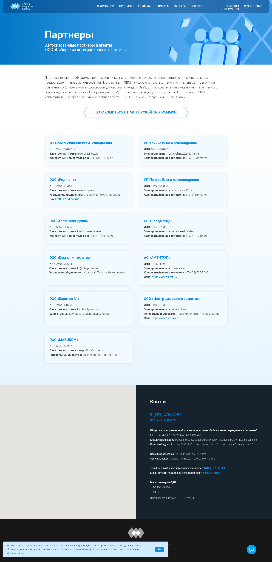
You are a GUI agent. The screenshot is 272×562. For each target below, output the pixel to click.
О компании (105, 6)
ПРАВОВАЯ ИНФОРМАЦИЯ (230, 8)
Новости (196, 6)
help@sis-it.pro (210, 472)
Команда (144, 6)
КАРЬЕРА (180, 6)
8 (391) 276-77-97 (165, 414)
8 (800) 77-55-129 (214, 468)
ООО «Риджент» (62, 180)
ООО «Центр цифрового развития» (172, 299)
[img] (21, 6)
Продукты (126, 6)
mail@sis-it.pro (163, 420)
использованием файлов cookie (88, 549)
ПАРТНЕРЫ (163, 6)
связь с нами (253, 6)
